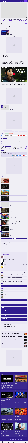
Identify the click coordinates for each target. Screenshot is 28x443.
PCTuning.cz (3, 334)
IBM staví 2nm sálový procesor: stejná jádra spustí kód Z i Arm (20, 386)
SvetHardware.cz (3, 345)
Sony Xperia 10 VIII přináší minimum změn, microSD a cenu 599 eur (20, 431)
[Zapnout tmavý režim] (22, 1)
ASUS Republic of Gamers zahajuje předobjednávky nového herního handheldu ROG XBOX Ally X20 (12, 336)
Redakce (12, 34)
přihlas (12, 153)
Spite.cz (2, 340)
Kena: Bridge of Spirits (4, 19)
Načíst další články (14, 238)
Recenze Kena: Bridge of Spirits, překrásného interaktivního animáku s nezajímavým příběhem (18, 106)
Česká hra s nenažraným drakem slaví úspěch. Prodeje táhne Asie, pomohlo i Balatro (17, 179)
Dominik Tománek (12, 199)
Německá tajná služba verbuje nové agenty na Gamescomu (7, 402)
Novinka (9, 19)
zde (13, 148)
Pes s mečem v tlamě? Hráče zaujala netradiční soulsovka (17, 209)
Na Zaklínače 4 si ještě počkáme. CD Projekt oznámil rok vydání (17, 203)
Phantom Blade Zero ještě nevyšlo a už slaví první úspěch (18, 227)
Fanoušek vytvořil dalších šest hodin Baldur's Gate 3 (18, 233)
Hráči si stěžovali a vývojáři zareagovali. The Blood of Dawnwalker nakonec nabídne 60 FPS (18, 197)
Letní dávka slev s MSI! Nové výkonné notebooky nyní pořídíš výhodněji (6, 435)
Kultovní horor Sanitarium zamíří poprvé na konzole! (6, 388)
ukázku (19, 148)
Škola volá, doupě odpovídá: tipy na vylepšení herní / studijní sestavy (20, 402)
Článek (1, 30)
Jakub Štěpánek (12, 109)
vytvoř (19, 153)
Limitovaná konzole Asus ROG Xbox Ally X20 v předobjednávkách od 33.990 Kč (6, 431)
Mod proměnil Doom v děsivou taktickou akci (20, 415)
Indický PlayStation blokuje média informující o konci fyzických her (7, 404)
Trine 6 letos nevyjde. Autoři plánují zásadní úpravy (17, 191)
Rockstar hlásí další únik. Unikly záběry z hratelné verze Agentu (6, 383)
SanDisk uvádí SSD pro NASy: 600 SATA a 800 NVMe (6, 433)
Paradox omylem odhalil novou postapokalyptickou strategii (18, 419)
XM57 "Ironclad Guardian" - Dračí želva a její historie (6, 417)
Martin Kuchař (11, 229)
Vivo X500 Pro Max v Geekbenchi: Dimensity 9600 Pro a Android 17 (20, 433)
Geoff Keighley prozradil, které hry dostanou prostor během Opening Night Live (17, 221)
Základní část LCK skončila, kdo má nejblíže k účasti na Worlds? (20, 399)
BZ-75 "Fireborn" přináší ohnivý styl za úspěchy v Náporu (7, 415)
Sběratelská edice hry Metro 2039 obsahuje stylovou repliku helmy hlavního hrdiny (17, 185)
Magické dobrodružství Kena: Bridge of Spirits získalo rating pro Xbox (19, 19)
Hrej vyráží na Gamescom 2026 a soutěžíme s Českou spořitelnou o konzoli (17, 31)
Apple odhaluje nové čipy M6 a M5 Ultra (19, 384)
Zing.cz (2, 343)
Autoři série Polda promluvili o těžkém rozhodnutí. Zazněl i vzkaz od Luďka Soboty (18, 215)
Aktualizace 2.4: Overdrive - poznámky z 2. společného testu (6, 419)
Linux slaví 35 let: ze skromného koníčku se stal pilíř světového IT (10, 333)
